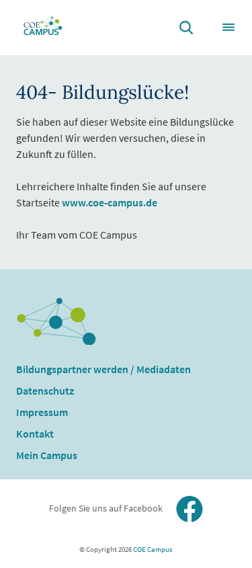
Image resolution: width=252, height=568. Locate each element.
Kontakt (35, 433)
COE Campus (152, 549)
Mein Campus (46, 455)
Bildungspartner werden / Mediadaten (103, 369)
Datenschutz (45, 390)
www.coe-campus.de (109, 202)
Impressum (42, 412)
